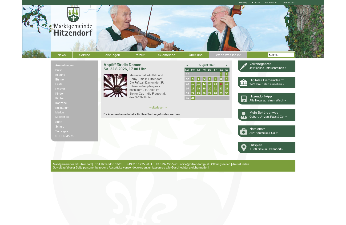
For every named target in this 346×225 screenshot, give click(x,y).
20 (209, 88)
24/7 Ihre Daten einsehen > (266, 84)
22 (221, 88)
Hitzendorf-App (260, 96)
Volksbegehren (260, 64)
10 (192, 83)
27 (209, 93)
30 (226, 93)
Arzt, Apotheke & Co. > (263, 133)
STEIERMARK (64, 136)
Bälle (58, 70)
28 (215, 93)
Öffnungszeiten (220, 164)
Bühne (59, 79)
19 (204, 88)
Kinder (59, 93)
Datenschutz (288, 2)
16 (226, 83)
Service (84, 55)
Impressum (271, 2)
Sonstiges (61, 131)
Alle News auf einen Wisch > (267, 100)
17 (192, 88)
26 (204, 93)
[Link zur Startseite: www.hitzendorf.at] (74, 27)
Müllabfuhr (62, 117)
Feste (58, 84)
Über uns (195, 55)
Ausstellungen (64, 65)
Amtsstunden (240, 164)
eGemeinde (166, 55)
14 (215, 83)
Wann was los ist (228, 55)
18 (198, 88)
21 (215, 88)
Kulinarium (62, 107)
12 (204, 83)
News (61, 55)
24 (192, 93)
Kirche (59, 98)
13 (209, 83)
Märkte (59, 112)
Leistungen (112, 55)
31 (192, 97)
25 (198, 93)
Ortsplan (255, 145)
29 (221, 93)
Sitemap (242, 2)
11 (198, 83)
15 (221, 83)
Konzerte (61, 103)
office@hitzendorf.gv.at (194, 164)
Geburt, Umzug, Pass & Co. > (268, 116)
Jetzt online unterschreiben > (267, 68)
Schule (59, 126)
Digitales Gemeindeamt (266, 80)
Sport (58, 122)
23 (226, 88)
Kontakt (256, 2)
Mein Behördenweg (263, 112)
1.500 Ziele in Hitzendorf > (266, 149)
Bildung (60, 74)
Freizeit (139, 55)
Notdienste (257, 129)
